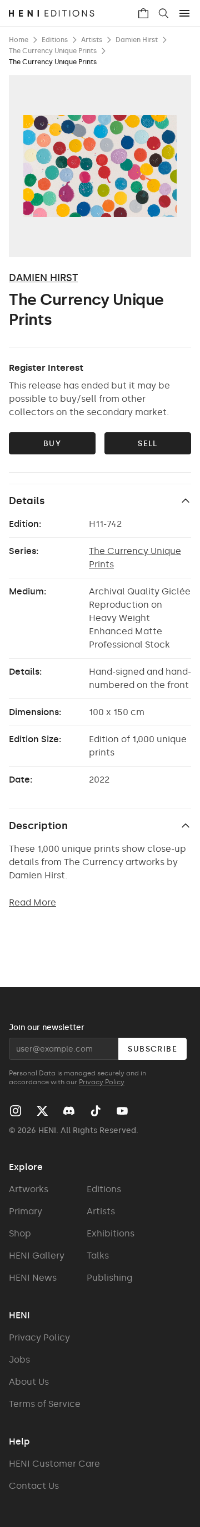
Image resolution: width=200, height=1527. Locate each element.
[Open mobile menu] (184, 13)
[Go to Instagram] (15, 1110)
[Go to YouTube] (122, 1110)
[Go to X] (42, 1110)
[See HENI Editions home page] (73, 13)
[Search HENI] (163, 13)
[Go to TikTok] (95, 1110)
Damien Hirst (43, 278)
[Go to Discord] (69, 1110)
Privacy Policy (101, 1082)
